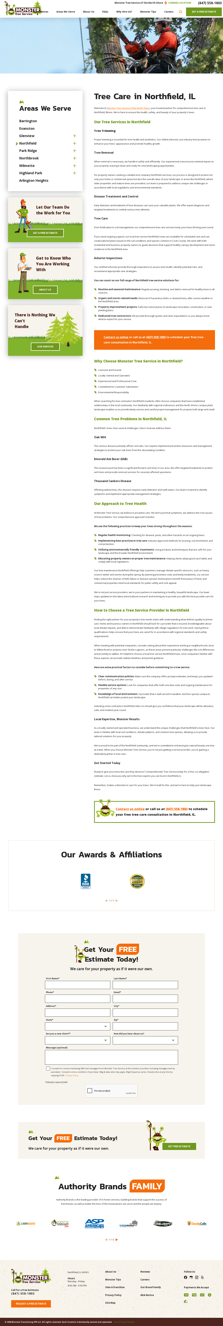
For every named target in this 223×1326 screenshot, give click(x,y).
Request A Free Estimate (31, 1303)
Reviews (145, 1271)
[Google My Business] (191, 1277)
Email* (117, 992)
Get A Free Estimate (204, 11)
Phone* (50, 992)
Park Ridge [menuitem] (28, 150)
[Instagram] (196, 1277)
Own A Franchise (115, 1287)
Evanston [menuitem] (26, 128)
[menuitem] (41, 12)
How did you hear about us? (129, 1034)
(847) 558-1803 (210, 3)
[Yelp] (202, 1277)
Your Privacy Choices (124, 1322)
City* (116, 1006)
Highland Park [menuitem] (30, 173)
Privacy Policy (71, 1075)
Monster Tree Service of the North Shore (128, 108)
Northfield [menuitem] (27, 143)
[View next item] (117, 1240)
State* (49, 1020)
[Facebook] (185, 1277)
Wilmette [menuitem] (27, 165)
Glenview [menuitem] (26, 135)
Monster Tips (113, 1279)
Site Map (110, 1302)
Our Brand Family (150, 1287)
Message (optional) (56, 1047)
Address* (51, 1006)
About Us (45, 289)
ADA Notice (147, 1295)
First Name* (53, 978)
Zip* (116, 1020)
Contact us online (116, 337)
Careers (144, 1279)
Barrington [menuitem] (28, 121)
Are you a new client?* (58, 1034)
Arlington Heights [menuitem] (33, 180)
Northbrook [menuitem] (29, 158)
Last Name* (120, 978)
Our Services (45, 346)
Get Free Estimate (179, 1146)
